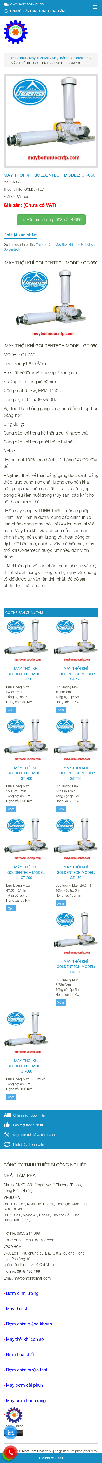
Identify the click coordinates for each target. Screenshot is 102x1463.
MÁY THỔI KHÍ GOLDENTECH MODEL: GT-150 (76, 872)
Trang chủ (43, 244)
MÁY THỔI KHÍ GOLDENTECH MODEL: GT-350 (26, 673)
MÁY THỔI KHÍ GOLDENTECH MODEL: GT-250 (76, 773)
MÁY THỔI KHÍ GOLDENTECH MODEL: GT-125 (76, 673)
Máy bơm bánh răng (26, 1400)
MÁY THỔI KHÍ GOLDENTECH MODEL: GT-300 (26, 773)
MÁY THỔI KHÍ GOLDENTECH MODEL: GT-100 (76, 966)
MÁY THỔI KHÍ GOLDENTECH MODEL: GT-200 (26, 872)
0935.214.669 (52, 1458)
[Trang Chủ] (13, 1415)
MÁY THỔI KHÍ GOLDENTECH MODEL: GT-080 (26, 1066)
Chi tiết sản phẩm (20, 234)
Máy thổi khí (64, 244)
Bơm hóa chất (20, 1354)
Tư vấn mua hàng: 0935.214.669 (51, 219)
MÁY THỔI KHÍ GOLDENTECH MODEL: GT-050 (49, 175)
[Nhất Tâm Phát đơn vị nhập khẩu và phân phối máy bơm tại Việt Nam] (16, 32)
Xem (11, 710)
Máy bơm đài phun (24, 1385)
